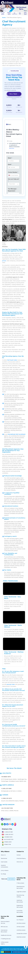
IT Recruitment (20, 883)
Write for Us (20, 861)
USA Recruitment (21, 923)
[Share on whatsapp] (2, 824)
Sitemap (25, 949)
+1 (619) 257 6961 (8, 832)
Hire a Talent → (14, 94)
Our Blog (20, 949)
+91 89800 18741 (6, 776)
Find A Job (4, 879)
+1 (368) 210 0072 (6, 798)
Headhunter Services (6, 935)
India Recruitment (21, 937)
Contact (19, 855)
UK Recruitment (21, 926)
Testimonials (4, 858)
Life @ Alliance (4, 870)
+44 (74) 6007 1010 (7, 808)
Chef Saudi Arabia (12, 360)
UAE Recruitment (21, 930)
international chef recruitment (16, 434)
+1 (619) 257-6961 (6, 788)
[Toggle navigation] (25, 2)
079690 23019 (7, 842)
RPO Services (4, 926)
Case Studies (4, 861)
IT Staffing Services (5, 938)
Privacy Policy (13, 949)
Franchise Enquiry (21, 858)
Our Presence (20, 919)
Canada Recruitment (22, 933)
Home (4, 17)
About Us (3, 855)
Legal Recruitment (21, 891)
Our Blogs (3, 873)
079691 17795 (7, 844)
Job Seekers (11, 879)
